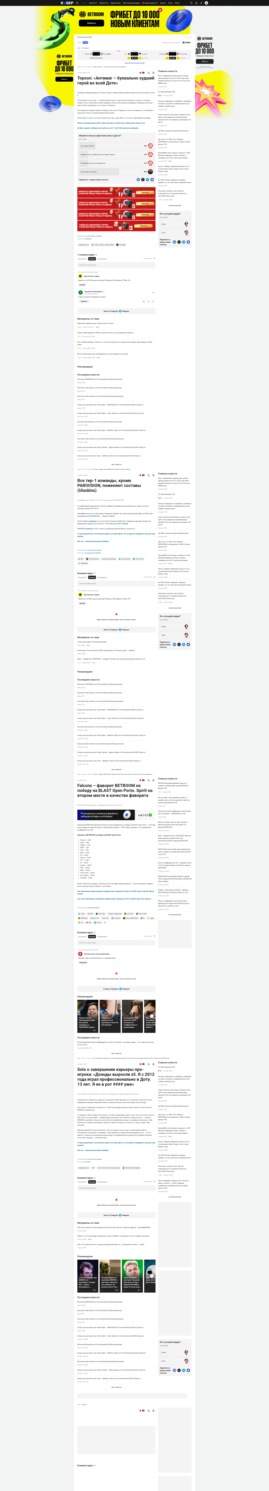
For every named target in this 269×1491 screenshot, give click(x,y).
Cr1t (119, 535)
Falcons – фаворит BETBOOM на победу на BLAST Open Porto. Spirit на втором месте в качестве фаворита (122, 785)
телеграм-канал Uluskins (92, 564)
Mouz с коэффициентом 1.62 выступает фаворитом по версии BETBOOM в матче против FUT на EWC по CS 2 (173, 914)
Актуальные (102, 270)
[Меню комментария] (153, 303)
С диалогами (148, 269)
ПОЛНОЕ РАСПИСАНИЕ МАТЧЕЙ (135, 63)
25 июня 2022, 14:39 (91, 305)
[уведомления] (196, 2)
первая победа (91, 1466)
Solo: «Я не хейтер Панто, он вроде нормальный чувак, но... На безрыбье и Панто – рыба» (110, 1274)
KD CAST (87, 1173)
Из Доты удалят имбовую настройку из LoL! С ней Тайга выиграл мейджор (107, 128)
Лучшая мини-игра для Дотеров (96, 965)
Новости (89, 67)
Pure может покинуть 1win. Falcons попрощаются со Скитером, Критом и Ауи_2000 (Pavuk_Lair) (172, 193)
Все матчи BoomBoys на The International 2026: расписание (99, 433)
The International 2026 (109, 1449)
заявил (90, 118)
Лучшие (92, 270)
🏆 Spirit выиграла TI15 (166, 92)
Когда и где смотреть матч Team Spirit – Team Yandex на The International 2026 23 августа (110, 424)
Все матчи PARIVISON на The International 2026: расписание (99, 390)
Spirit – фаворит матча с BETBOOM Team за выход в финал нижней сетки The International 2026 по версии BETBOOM (174, 849)
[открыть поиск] (191, 2)
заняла (89, 540)
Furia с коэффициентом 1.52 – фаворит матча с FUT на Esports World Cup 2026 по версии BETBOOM (174, 876)
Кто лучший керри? (170, 213)
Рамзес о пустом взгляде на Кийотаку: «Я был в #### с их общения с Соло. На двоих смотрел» (113, 1266)
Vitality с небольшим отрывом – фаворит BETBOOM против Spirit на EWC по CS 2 (173, 902)
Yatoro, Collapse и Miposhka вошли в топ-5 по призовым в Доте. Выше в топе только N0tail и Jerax (174, 168)
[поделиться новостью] (153, 73)
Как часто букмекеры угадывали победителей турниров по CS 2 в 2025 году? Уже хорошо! (114, 910)
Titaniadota (88, 250)
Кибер (79, 67)
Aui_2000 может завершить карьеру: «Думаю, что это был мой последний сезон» (174, 181)
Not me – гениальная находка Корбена (93, 552)
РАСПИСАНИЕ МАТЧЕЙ (84, 37)
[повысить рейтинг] (143, 312)
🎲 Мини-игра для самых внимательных (173, 131)
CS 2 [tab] (79, 42)
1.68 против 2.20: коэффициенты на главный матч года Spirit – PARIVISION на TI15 (174, 823)
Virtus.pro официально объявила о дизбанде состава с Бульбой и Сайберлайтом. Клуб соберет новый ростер (174, 103)
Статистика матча (96, 58)
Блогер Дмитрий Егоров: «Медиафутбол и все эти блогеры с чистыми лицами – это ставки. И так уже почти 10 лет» (115, 1054)
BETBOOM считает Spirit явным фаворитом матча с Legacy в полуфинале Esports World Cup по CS (174, 862)
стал (107, 1489)
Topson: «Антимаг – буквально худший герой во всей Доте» (109, 67)
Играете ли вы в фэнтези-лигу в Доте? (100, 135)
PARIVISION (94, 520)
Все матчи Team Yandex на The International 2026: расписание (100, 407)
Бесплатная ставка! (91, 287)
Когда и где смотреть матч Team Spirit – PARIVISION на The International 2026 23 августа (110, 416)
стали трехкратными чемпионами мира (132, 1459)
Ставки (84, 785)
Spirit (100, 1451)
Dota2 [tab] (85, 42)
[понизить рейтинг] (153, 312)
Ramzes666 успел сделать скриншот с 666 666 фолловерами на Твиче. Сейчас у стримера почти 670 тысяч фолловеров (174, 155)
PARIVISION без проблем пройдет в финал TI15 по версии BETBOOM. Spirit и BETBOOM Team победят (174, 889)
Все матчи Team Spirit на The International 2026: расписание (99, 399)
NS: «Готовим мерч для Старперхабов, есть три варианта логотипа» (102, 365)
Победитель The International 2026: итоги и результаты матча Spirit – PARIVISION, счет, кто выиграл (120, 1422)
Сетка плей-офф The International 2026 (91, 653)
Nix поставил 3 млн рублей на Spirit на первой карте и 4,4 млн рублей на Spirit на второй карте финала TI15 (174, 811)
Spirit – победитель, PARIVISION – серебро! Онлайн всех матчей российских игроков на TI (111, 670)
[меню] (77, 3)
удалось (115, 1472)
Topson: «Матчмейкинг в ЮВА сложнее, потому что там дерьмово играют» (105, 344)
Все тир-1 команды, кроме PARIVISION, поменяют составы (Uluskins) (111, 480)
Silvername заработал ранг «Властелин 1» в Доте (95, 334)
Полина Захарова (93, 919)
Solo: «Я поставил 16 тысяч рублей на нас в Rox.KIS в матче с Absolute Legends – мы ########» (113, 1257)
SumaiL (125, 535)
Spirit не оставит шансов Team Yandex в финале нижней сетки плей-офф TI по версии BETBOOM (172, 835)
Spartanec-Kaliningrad (93, 303)
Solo (86, 1111)
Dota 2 (84, 67)
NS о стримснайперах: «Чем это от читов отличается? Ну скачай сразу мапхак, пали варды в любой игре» (114, 354)
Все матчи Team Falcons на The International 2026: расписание (100, 450)
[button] (153, 303)
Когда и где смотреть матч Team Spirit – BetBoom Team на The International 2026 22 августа (111, 441)
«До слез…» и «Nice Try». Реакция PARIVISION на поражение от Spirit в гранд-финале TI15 (174, 141)
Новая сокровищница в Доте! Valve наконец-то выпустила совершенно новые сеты (111, 123)
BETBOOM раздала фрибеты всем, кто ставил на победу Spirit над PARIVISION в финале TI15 (173, 796)
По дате (81, 270)
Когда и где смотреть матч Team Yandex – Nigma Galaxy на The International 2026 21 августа (111, 458)
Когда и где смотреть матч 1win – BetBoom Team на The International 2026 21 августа (108, 467)
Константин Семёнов (94, 247)
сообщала (92, 532)
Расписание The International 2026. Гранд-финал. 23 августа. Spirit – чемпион (106, 661)
